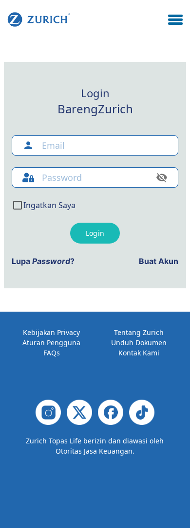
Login (95, 233)
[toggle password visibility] (161, 177)
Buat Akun (158, 261)
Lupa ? (43, 261)
